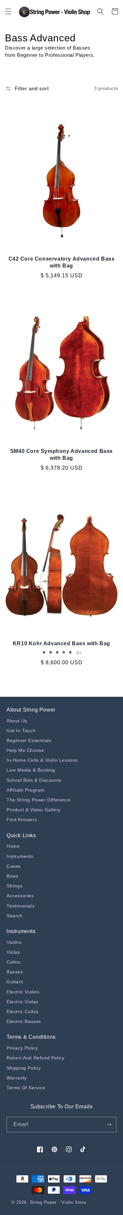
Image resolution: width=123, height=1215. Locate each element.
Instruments (20, 856)
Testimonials (20, 905)
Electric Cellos (23, 1011)
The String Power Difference (39, 799)
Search (15, 915)
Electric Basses (24, 1021)
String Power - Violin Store (58, 1202)
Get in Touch (21, 730)
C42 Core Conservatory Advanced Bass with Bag (62, 262)
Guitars (15, 981)
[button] (8, 11)
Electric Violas (22, 1001)
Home (13, 846)
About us (17, 720)
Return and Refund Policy (35, 1057)
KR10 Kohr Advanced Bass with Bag (61, 643)
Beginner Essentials (29, 740)
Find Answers (22, 819)
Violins (14, 942)
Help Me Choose (25, 750)
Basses (15, 971)
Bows (12, 876)
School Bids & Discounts (34, 780)
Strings (14, 885)
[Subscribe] (109, 1124)
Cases (14, 866)
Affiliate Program (25, 790)
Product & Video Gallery (34, 809)
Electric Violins (23, 991)
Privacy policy (22, 1048)
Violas (13, 952)
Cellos (14, 962)
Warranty (17, 1077)
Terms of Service (26, 1087)
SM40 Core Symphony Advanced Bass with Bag (61, 454)
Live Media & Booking (31, 770)
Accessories (20, 895)
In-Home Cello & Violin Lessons (42, 760)
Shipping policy (24, 1068)
